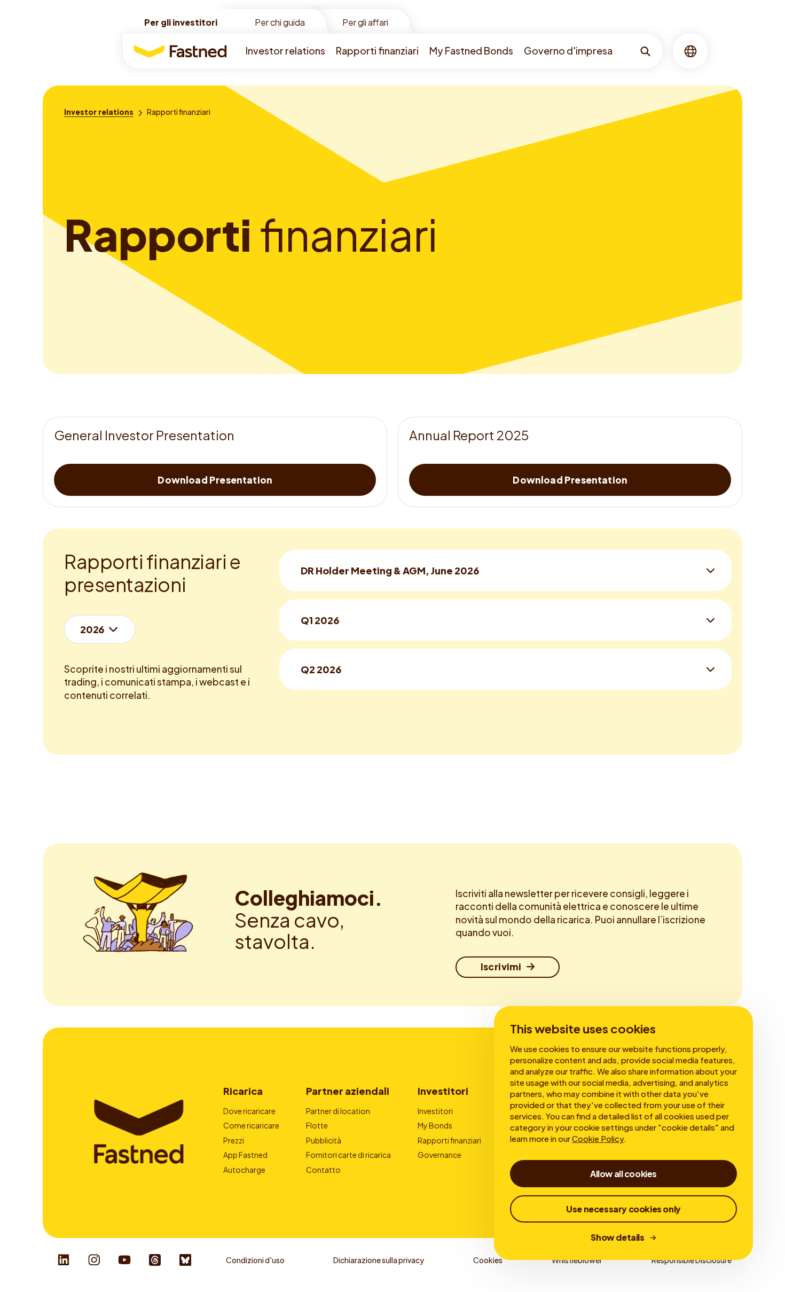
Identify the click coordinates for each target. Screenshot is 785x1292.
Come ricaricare (251, 1125)
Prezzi (233, 1140)
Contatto (323, 1169)
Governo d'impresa (568, 50)
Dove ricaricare (249, 1111)
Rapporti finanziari (377, 50)
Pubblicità (323, 1140)
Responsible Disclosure (691, 1260)
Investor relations (285, 50)
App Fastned (245, 1154)
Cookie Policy (598, 1138)
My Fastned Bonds (471, 50)
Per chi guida (280, 22)
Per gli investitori (180, 22)
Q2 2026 (321, 669)
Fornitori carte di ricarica (348, 1154)
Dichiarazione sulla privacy (378, 1260)
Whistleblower (577, 1260)
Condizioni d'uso (255, 1260)
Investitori (443, 1091)
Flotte (317, 1125)
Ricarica (243, 1091)
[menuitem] (285, 51)
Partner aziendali (347, 1091)
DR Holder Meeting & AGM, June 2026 (390, 570)
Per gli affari (365, 22)
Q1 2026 (320, 620)
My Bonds (435, 1125)
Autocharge (244, 1169)
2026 (92, 629)
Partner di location (338, 1111)
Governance (439, 1154)
